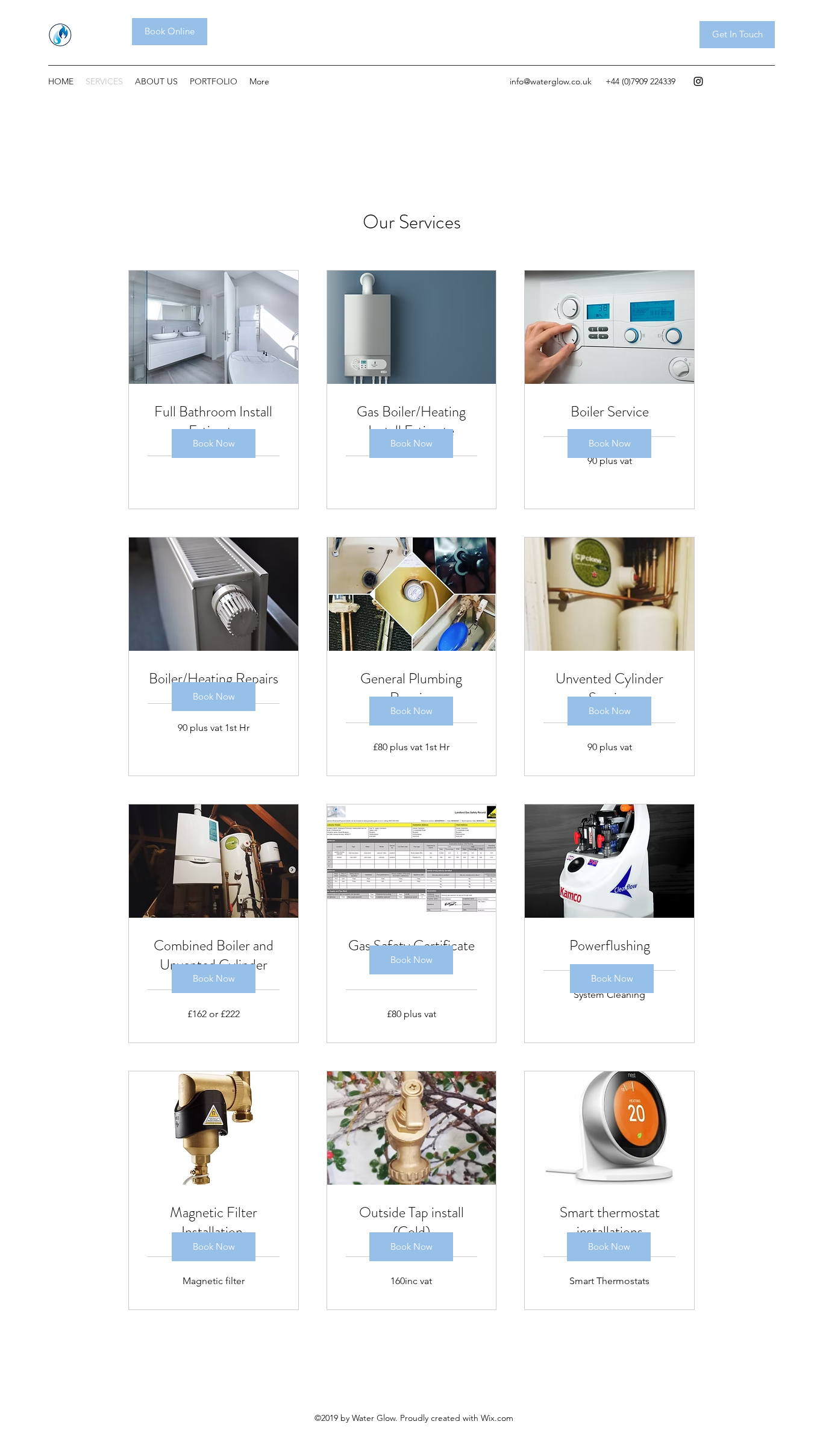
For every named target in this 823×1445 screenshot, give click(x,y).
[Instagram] (698, 81)
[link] (214, 422)
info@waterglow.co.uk (551, 81)
